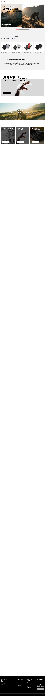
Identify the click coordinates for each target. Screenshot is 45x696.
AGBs (18, 686)
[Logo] (3, 1)
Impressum (19, 685)
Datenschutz (20, 684)
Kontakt (19, 681)
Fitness (28, 682)
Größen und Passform (40, 686)
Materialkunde (39, 685)
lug (28, 688)
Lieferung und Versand (21, 682)
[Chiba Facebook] (43, 694)
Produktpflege (39, 684)
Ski (27, 686)
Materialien (38, 681)
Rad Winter (29, 685)
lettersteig (29, 687)
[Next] (43, 40)
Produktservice (39, 682)
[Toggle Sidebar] (43, 1)
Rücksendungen (20, 687)
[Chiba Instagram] (42, 694)
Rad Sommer (29, 683)
